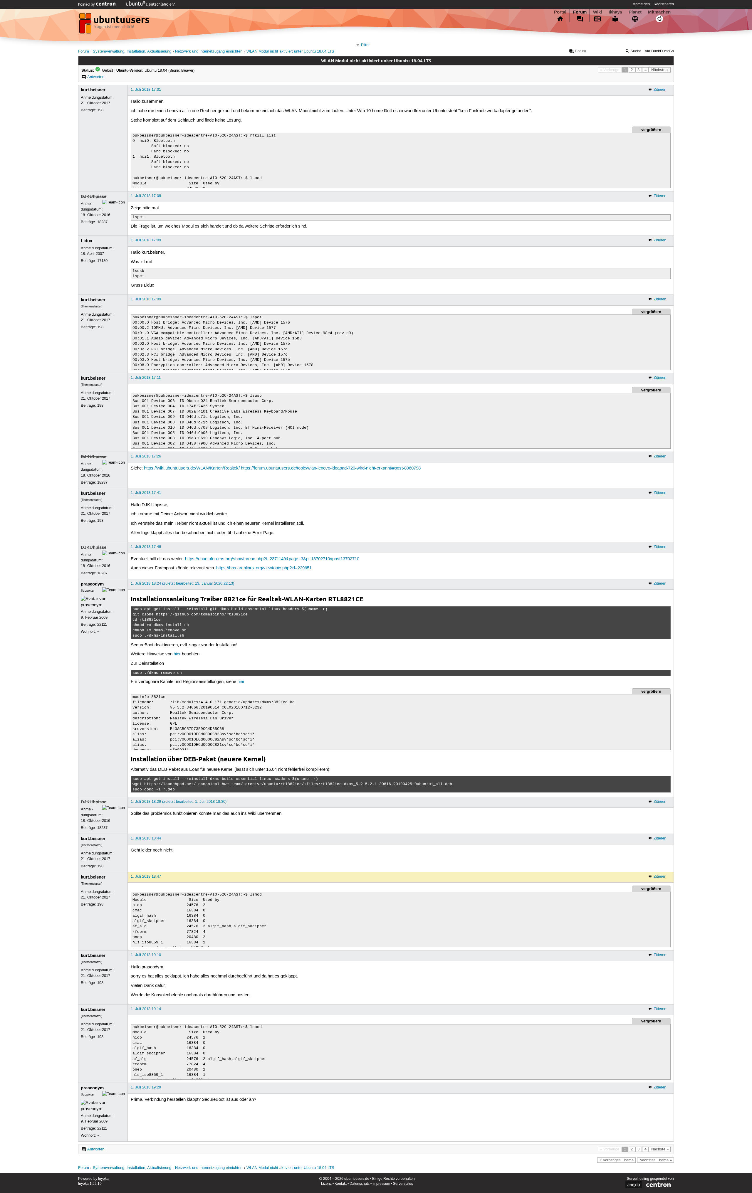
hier (177, 654)
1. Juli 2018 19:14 (146, 1009)
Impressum (381, 1184)
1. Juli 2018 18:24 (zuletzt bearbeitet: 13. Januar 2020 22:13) (182, 583)
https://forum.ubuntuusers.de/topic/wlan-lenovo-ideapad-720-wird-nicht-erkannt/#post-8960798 (331, 468)
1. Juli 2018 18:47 (146, 876)
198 (100, 110)
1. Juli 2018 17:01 (146, 89)
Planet (635, 12)
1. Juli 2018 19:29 (146, 1087)
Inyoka (103, 1179)
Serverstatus (403, 1184)
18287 (102, 222)
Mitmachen (659, 12)
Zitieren (660, 89)
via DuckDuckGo (659, 51)
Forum (580, 12)
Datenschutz (360, 1184)
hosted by (87, 4)
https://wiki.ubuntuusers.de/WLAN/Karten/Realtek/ (192, 468)
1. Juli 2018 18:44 (146, 838)
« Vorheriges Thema (617, 1160)
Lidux (86, 241)
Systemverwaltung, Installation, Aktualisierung (132, 51)
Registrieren (664, 4)
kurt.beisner (93, 90)
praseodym (92, 584)
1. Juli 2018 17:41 (146, 492)
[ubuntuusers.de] (115, 25)
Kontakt (341, 1184)
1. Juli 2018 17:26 (146, 456)
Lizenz (326, 1184)
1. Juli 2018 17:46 (146, 546)
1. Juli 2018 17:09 (146, 240)
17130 (102, 260)
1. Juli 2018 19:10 (146, 955)
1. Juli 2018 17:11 (146, 377)
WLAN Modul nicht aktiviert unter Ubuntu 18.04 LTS (290, 51)
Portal (560, 12)
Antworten (95, 77)
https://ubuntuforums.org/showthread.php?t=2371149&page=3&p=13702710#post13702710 (272, 559)
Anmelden (641, 4)
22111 (102, 624)
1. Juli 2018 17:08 (146, 195)
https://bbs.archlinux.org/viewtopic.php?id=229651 (264, 568)
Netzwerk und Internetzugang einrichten (208, 51)
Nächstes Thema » (655, 1160)
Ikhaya (615, 12)
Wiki (597, 12)
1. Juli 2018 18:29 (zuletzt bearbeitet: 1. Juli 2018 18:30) (178, 801)
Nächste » (660, 70)
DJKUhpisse (93, 196)
